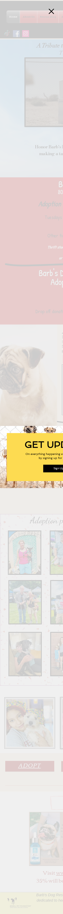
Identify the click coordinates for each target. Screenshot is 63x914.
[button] (51, 11)
